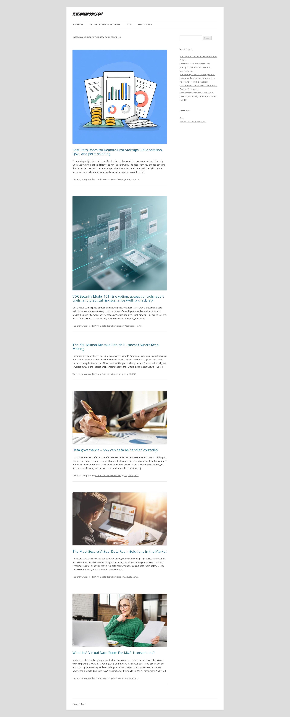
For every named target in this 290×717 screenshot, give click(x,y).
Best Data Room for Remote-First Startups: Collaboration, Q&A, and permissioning (117, 151)
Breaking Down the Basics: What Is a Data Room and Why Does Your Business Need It (198, 96)
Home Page (77, 24)
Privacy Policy (145, 24)
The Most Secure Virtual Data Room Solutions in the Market (119, 551)
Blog (129, 24)
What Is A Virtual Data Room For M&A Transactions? (113, 652)
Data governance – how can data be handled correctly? (115, 450)
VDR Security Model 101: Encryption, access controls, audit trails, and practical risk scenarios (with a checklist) (118, 298)
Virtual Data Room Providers (104, 24)
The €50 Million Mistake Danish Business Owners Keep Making (115, 346)
